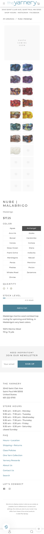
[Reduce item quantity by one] (4, 289)
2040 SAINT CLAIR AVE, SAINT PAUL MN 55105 (21, 10)
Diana (31, 248)
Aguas (12, 228)
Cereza (13, 243)
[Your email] (10, 364)
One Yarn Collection (12, 455)
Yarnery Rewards (11, 460)
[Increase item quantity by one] (11, 289)
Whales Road (12, 272)
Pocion (31, 267)
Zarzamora (31, 272)
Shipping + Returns (12, 445)
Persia (12, 262)
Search (6, 475)
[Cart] (38, 3)
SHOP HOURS (10, 13)
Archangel (31, 228)
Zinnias (12, 277)
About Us (7, 465)
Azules (31, 233)
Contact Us (8, 470)
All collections (8, 19)
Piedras (12, 267)
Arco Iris (12, 233)
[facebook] (4, 488)
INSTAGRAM (23, 13)
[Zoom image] (22, 43)
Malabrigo (8, 212)
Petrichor (31, 262)
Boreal (12, 238)
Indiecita (31, 253)
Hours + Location (11, 440)
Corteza (31, 243)
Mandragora (12, 258)
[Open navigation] (5, 3)
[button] (7, 43)
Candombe (31, 238)
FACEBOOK (34, 13)
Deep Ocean (12, 248)
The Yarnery (24, 514)
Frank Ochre (12, 253)
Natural (31, 258)
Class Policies (9, 450)
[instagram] (9, 488)
